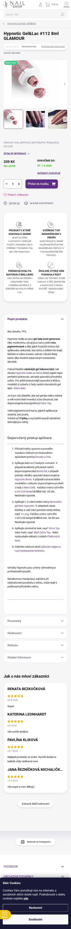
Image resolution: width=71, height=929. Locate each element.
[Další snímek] (64, 83)
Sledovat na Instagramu (39, 842)
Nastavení (35, 907)
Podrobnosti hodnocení (53, 46)
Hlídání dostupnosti (42, 203)
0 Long (25, 514)
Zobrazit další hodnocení (35, 803)
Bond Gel (42, 471)
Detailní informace (15, 153)
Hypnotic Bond (23, 479)
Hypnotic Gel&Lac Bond (28, 373)
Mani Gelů (19, 388)
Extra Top (45, 403)
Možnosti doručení (48, 173)
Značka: (12, 53)
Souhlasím (35, 919)
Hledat (62, 14)
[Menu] (66, 4)
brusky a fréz (43, 456)
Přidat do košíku (38, 184)
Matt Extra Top (42, 532)
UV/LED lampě (25, 491)
